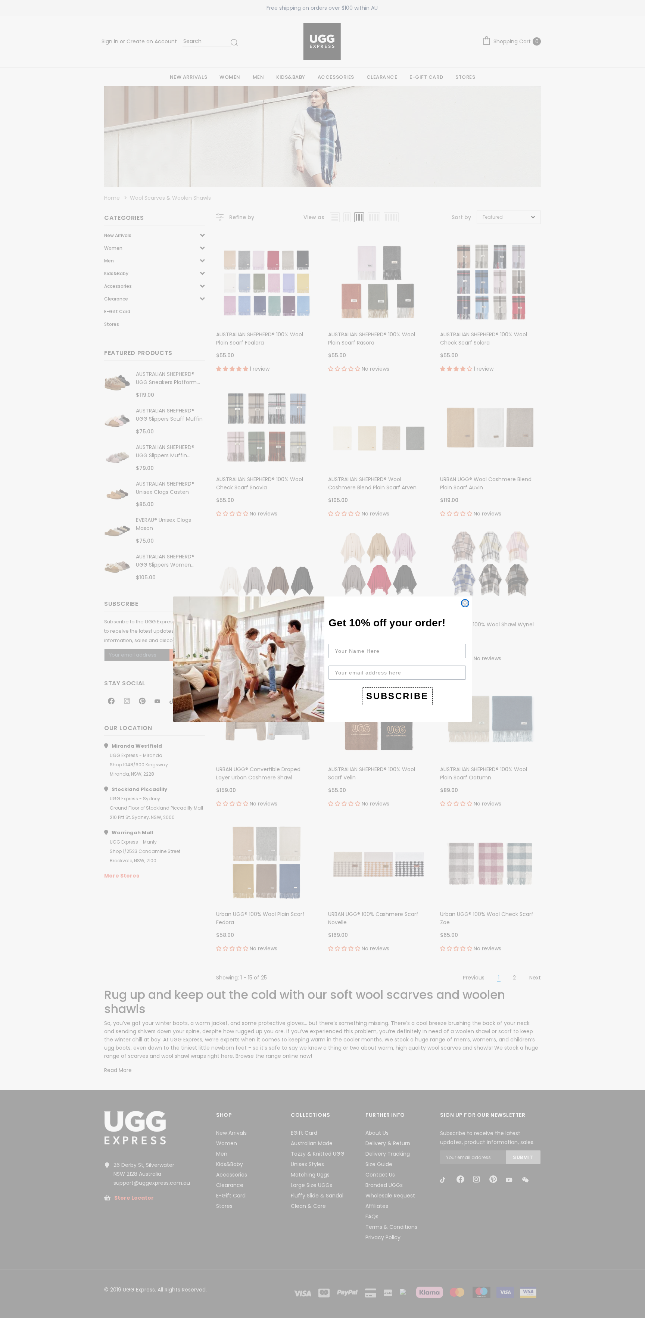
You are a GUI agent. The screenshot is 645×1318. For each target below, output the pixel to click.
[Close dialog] (465, 603)
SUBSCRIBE (397, 696)
